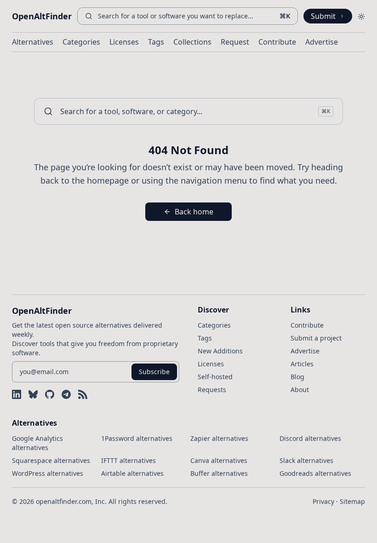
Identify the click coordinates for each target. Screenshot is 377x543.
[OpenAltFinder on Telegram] (66, 394)
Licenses (124, 42)
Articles (302, 363)
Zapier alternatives (219, 438)
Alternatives (32, 42)
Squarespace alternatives (51, 460)
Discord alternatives (310, 438)
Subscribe (154, 371)
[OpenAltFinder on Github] (49, 394)
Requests (212, 389)
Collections (192, 42)
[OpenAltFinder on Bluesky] (33, 394)
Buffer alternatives (219, 473)
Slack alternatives (306, 460)
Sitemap (352, 501)
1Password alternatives (136, 438)
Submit (323, 16)
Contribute (277, 42)
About (300, 389)
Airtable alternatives (132, 473)
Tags (156, 42)
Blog (297, 376)
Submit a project (316, 338)
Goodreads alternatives (315, 473)
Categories (81, 42)
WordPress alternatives (47, 473)
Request (235, 42)
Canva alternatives (218, 460)
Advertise (321, 42)
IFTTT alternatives (128, 460)
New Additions (220, 351)
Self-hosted (215, 376)
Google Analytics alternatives (37, 443)
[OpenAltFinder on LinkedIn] (16, 394)
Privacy (323, 501)
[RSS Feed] (82, 394)
